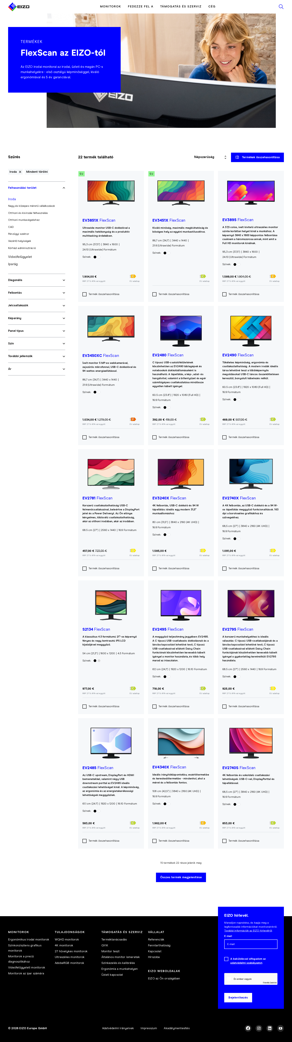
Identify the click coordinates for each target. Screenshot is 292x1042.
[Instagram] (259, 1028)
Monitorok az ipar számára (26, 973)
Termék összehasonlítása (104, 294)
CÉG (212, 6)
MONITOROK (110, 6)
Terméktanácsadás (114, 939)
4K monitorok (64, 945)
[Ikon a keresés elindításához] (281, 6)
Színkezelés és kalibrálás (118, 963)
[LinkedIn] (269, 1028)
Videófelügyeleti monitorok (26, 967)
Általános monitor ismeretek (120, 957)
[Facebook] (248, 1028)
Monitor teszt (110, 951)
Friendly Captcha (269, 982)
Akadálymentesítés (176, 1028)
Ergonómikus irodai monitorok (28, 939)
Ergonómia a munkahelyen (119, 968)
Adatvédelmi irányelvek (118, 1028)
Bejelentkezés (238, 997)
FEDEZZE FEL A (140, 6)
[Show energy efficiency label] (135, 276)
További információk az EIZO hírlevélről (248, 931)
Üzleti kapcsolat (112, 974)
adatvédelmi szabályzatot (246, 963)
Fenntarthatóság (159, 945)
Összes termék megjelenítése (181, 877)
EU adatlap (135, 281)
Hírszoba (154, 957)
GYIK (104, 945)
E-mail (228, 936)
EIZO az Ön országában (164, 978)
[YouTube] (280, 1028)
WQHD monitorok (67, 939)
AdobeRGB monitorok (69, 963)
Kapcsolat (154, 951)
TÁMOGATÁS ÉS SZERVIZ (181, 6)
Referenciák (156, 939)
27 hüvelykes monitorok (71, 951)
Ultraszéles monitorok (69, 957)
